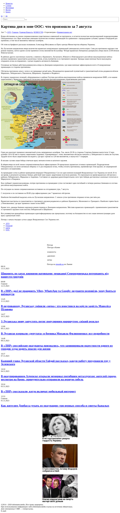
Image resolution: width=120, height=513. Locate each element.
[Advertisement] (38, 238)
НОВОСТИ (38, 32)
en (6, 16)
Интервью (10, 8)
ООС (8, 230)
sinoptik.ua (60, 264)
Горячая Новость (26, 32)
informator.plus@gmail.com (17, 511)
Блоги (8, 12)
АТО (9, 32)
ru (1, 16)
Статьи (8, 6)
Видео (8, 10)
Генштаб (9, 226)
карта (8, 228)
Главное (15, 32)
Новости (9, 3)
